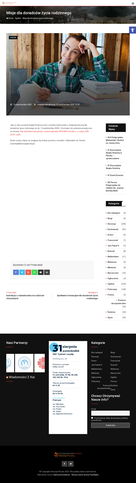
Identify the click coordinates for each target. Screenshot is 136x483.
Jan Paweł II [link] (113, 245)
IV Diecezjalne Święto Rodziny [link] (113, 166)
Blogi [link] (110, 218)
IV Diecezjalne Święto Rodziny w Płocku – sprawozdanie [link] (114, 154)
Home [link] (10, 18)
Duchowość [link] (113, 229)
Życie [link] (110, 317)
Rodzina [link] (111, 312)
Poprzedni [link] (11, 292)
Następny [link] (92, 292)
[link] (132, 30)
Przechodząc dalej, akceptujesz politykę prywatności (109, 419)
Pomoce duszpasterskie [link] (118, 302)
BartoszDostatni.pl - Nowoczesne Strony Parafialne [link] (76, 475)
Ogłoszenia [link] (113, 278)
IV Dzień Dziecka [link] (115, 175)
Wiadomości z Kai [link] (22, 377)
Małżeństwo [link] (113, 256)
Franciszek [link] (113, 240)
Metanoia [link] (112, 262)
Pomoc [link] (111, 295)
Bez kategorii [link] (114, 213)
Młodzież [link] (112, 267)
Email (93, 409)
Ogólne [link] (18, 18)
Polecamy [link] (112, 289)
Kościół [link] (111, 251)
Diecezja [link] (112, 224)
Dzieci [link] (110, 235)
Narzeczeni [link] (113, 273)
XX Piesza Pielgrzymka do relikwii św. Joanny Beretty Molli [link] (114, 186)
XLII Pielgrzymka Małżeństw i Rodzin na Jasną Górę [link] (115, 140)
